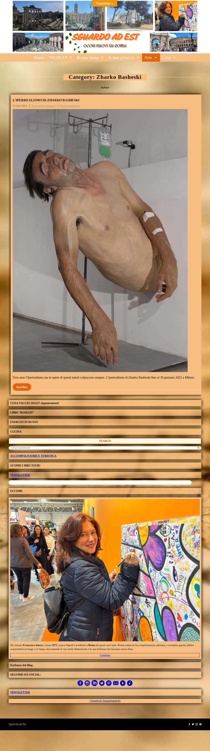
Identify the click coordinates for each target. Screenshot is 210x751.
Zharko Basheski (70, 106)
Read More (21, 387)
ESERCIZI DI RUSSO (24, 422)
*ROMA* (58, 57)
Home (39, 57)
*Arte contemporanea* (44, 106)
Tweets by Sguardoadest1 (105, 700)
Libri (166, 57)
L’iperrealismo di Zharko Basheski (46, 100)
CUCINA (16, 431)
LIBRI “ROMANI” (22, 412)
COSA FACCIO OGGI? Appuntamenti (34, 403)
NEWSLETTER (20, 475)
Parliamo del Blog (21, 665)
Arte (148, 57)
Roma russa (87, 57)
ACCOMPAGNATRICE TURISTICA (33, 455)
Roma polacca (121, 57)
